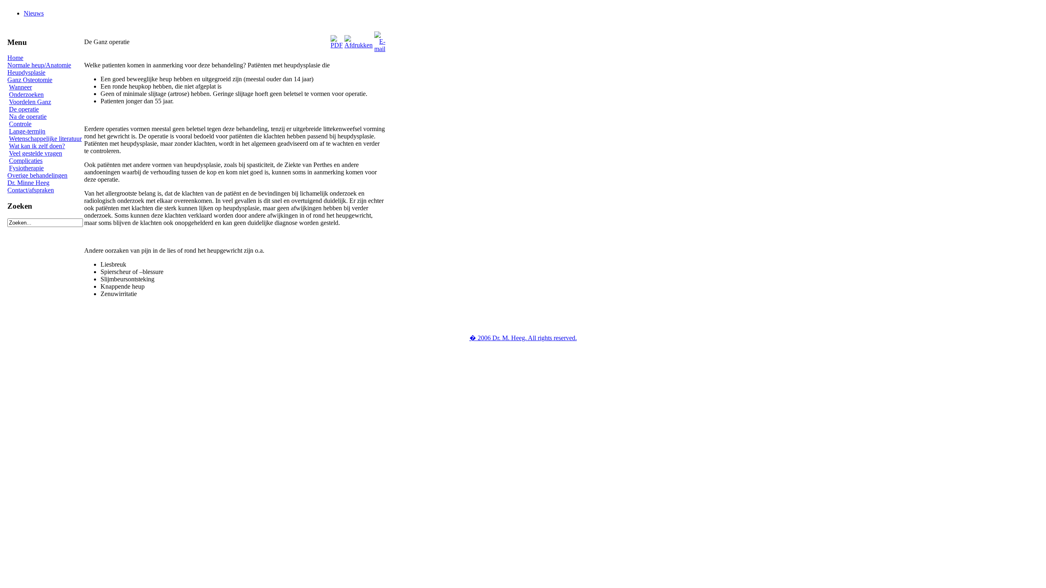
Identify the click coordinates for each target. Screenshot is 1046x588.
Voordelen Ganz (30, 101)
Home (15, 57)
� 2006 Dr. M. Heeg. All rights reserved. (523, 337)
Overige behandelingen (37, 175)
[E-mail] (379, 39)
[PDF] (337, 39)
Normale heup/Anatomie (39, 65)
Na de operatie (28, 116)
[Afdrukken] (358, 39)
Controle (20, 123)
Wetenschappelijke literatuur (45, 138)
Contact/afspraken (30, 190)
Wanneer (20, 87)
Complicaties (25, 160)
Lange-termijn (27, 131)
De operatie (24, 109)
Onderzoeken (26, 94)
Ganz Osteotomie (29, 79)
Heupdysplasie (26, 72)
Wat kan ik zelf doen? (37, 146)
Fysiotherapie (26, 168)
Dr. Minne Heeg (28, 182)
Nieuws (34, 13)
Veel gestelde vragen (35, 153)
